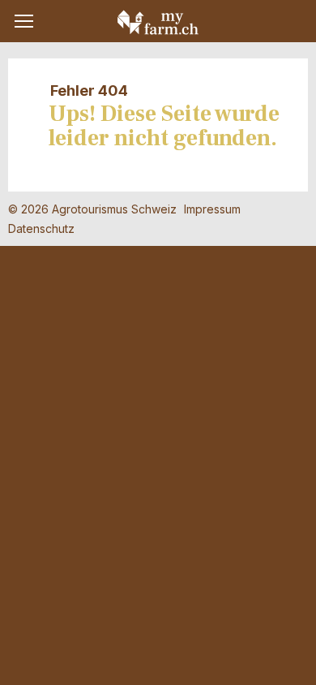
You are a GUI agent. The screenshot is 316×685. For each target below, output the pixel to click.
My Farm (158, 22)
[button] (24, 21)
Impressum (212, 209)
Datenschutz (41, 228)
